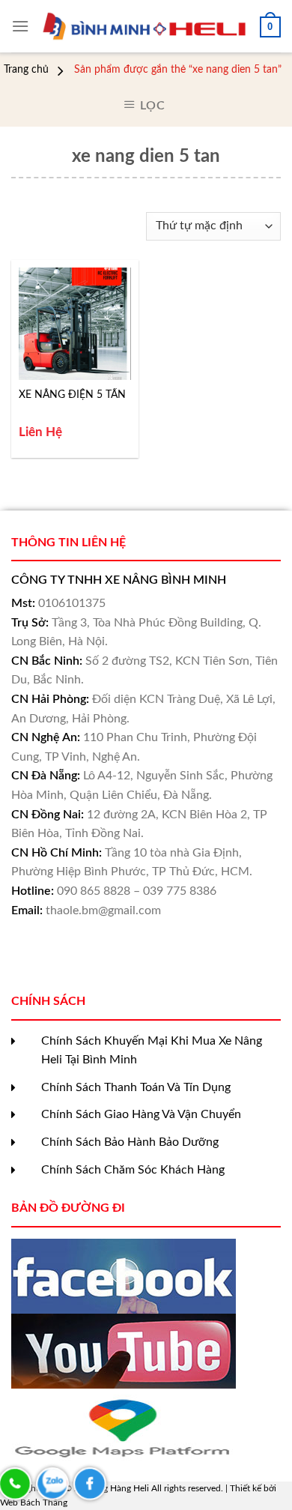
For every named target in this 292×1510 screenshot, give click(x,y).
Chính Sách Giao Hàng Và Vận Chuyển (141, 1114)
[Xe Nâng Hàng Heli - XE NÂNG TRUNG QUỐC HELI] (144, 26)
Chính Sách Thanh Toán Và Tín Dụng (136, 1087)
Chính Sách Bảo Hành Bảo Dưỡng (130, 1142)
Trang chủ (26, 69)
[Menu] (20, 25)
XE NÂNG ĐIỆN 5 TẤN (72, 395)
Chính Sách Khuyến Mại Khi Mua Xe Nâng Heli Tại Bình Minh (151, 1050)
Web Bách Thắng (33, 1502)
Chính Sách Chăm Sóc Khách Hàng (133, 1170)
